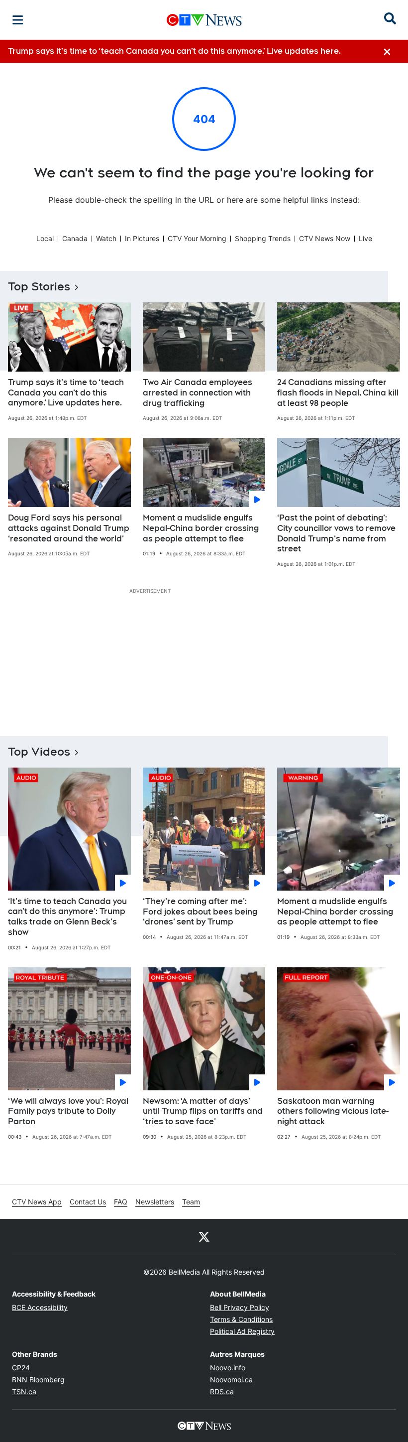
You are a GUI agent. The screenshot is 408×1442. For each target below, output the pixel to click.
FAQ (120, 1201)
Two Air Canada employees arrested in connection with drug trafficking (197, 393)
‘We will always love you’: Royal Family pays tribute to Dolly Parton (68, 1111)
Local (45, 238)
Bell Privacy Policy (239, 1307)
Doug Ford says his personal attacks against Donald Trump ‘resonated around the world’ (68, 528)
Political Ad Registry (242, 1331)
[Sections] (18, 20)
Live (365, 238)
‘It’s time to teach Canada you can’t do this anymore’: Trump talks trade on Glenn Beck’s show (67, 917)
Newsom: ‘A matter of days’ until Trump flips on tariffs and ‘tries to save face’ (203, 1111)
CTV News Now (324, 238)
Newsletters (154, 1201)
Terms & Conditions (241, 1319)
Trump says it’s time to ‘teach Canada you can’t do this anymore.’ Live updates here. (66, 393)
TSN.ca (24, 1391)
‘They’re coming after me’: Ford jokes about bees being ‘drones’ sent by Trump (200, 912)
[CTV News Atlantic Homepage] (204, 20)
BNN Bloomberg (38, 1379)
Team (191, 1201)
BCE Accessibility (40, 1307)
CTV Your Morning (197, 238)
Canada (75, 238)
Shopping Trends (263, 238)
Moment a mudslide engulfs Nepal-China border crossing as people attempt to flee (201, 528)
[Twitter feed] (204, 1237)
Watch (106, 238)
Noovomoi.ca (231, 1379)
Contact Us (88, 1201)
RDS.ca (222, 1391)
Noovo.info (227, 1367)
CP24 (21, 1367)
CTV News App (37, 1201)
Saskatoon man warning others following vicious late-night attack (333, 1111)
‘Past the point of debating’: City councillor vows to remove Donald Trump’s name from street (336, 533)
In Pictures (142, 238)
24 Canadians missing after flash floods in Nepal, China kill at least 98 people (338, 393)
